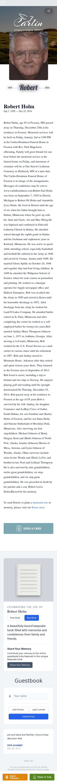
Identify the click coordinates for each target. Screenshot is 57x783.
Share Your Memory (20, 664)
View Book (15, 617)
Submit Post (28, 716)
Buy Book (31, 617)
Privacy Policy (20, 769)
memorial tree (40, 502)
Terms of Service (37, 769)
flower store (38, 507)
